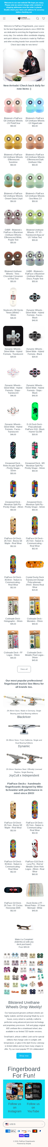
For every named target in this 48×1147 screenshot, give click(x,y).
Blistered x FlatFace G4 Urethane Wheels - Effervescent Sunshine (13, 158)
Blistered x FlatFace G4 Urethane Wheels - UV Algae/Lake (34, 120)
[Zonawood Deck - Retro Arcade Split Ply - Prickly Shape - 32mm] (13, 450)
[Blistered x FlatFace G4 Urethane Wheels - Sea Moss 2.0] (35, 180)
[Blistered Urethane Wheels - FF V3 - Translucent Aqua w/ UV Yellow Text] (35, 217)
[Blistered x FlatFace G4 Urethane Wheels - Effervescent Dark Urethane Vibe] (35, 141)
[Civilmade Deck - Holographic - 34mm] (13, 605)
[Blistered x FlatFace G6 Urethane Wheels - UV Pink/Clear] (13, 105)
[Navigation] (4, 18)
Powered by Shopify (24, 1144)
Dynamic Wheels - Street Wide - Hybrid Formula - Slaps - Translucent (13, 389)
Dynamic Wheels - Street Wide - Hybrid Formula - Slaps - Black (35, 389)
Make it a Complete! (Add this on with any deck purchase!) (24, 941)
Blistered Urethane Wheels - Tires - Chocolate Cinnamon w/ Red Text (13, 275)
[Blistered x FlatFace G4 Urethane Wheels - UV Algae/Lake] (35, 105)
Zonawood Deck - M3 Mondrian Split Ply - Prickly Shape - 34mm (35, 465)
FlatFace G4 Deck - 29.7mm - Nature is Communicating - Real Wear (35, 542)
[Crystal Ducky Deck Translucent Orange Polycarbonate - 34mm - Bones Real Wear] (35, 564)
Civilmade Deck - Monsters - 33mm (35, 620)
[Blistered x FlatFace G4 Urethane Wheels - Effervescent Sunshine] (13, 141)
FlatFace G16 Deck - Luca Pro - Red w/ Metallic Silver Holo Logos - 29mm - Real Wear (34, 866)
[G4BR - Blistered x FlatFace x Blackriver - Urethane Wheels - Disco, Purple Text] (35, 258)
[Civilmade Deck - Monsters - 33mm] (35, 605)
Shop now (24, 1056)
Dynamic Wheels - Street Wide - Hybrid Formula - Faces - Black (35, 314)
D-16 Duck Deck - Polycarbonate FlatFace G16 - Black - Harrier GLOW (34, 428)
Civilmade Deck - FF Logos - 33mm (13, 654)
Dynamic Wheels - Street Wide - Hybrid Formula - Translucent (13, 351)
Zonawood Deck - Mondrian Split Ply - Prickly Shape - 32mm (35, 504)
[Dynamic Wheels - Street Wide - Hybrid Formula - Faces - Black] (35, 297)
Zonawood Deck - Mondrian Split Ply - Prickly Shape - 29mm (13, 504)
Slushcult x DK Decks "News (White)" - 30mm (13, 312)
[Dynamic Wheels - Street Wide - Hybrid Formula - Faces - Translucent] (13, 411)
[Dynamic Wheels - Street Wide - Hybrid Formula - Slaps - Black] (35, 372)
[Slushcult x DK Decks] (13, 297)
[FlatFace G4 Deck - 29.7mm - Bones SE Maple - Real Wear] (13, 525)
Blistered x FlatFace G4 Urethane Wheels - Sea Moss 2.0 (34, 196)
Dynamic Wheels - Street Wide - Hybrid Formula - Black (35, 351)
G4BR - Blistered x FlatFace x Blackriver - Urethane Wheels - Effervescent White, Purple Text (13, 235)
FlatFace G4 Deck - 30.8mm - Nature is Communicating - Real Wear (13, 581)
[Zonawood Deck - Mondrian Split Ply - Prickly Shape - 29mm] (13, 489)
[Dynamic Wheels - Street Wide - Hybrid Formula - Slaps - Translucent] (13, 372)
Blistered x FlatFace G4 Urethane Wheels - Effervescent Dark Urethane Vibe (34, 158)
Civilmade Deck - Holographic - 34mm (13, 620)
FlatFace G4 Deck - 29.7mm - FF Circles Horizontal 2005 (13, 905)
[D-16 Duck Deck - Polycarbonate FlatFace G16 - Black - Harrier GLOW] (35, 411)
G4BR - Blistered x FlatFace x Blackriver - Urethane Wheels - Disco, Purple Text (34, 275)
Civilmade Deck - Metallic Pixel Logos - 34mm (35, 655)
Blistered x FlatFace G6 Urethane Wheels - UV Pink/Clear (13, 120)
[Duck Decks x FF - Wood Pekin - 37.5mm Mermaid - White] (35, 890)
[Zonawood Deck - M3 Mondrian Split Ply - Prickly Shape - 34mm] (35, 450)
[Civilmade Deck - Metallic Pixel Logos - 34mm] (35, 639)
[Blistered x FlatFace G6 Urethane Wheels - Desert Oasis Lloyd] (13, 180)
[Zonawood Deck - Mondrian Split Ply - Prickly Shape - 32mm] (35, 489)
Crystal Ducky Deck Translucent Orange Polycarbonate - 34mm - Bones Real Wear (35, 582)
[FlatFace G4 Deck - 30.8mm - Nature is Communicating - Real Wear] (13, 564)
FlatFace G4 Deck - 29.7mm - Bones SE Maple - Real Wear (13, 540)
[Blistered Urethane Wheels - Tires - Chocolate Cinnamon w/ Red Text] (13, 258)
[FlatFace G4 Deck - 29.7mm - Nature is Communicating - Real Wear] (35, 525)
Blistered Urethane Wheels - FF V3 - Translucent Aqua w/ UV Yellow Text (35, 233)
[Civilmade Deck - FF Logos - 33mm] (13, 639)
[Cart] (43, 18)
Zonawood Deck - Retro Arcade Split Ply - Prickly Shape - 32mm (13, 467)
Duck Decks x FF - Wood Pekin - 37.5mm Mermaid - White (35, 905)
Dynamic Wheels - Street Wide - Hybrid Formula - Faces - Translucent (13, 428)
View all (24, 669)
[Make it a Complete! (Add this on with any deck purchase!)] (24, 926)
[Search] (37, 18)
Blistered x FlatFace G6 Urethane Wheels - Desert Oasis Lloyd (13, 196)
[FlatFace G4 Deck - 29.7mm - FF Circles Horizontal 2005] (13, 890)
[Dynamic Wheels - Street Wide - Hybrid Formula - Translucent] (13, 336)
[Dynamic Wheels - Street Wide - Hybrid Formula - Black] (35, 336)
